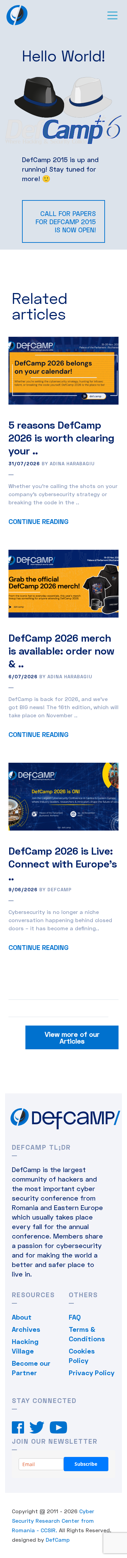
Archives (26, 1329)
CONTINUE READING (38, 521)
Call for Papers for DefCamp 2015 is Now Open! (66, 221)
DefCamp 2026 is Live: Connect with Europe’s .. (62, 863)
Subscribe (86, 1464)
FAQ (75, 1317)
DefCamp (58, 1539)
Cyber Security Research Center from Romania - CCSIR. (53, 1520)
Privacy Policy (91, 1372)
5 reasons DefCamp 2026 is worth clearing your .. (61, 437)
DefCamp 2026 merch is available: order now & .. (61, 650)
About (21, 1317)
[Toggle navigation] (112, 15)
